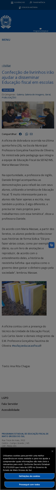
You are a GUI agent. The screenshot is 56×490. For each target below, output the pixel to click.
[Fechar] (52, 451)
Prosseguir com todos (29, 484)
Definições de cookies (29, 476)
